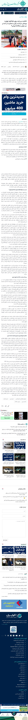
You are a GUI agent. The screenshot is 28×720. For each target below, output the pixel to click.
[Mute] (17, 418)
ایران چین (12, 399)
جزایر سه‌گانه (17, 401)
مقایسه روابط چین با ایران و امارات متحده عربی (17, 62)
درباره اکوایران (21, 696)
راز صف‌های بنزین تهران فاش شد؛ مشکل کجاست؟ (17, 582)
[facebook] (11, 636)
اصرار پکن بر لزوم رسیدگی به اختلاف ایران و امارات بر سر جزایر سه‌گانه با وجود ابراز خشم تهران (13, 430)
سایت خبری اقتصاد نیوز (19, 644)
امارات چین (24, 401)
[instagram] (22, 636)
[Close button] (27, 705)
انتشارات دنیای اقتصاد (20, 655)
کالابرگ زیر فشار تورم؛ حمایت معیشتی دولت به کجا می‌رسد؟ (15, 585)
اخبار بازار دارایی (22, 674)
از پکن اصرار (23, 52)
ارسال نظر (5, 540)
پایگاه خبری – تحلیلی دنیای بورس (17, 651)
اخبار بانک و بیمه (21, 676)
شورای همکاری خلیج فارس (21, 399)
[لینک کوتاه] (8, 406)
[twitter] (19, 636)
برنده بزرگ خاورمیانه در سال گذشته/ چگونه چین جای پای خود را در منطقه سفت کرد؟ (13, 434)
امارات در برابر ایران (21, 54)
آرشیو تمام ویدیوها (21, 684)
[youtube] (16, 636)
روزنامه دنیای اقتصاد (20, 642)
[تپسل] (2, 93)
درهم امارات (14, 13)
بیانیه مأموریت (21, 698)
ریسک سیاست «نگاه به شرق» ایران (19, 59)
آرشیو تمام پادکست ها (20, 686)
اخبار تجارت (22, 670)
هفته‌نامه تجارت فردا (20, 653)
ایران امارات (6, 399)
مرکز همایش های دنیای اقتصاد (18, 648)
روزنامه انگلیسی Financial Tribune (17, 646)
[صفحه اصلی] (14, 714)
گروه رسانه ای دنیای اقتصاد (18, 640)
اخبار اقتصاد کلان (21, 663)
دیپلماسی (22, 17)
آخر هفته (23, 682)
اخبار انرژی (23, 672)
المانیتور (20, 121)
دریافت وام (14, 113)
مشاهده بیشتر (4, 596)
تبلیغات (22, 691)
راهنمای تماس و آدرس (19, 694)
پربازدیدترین (20, 573)
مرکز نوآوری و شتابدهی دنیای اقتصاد (17, 657)
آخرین (25, 573)
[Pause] (15, 418)
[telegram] (13, 636)
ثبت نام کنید (9, 710)
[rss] (5, 636)
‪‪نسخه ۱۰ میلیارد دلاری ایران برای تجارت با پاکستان (17, 593)
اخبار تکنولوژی (22, 680)
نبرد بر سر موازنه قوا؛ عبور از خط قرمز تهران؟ (17, 57)
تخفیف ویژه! (7, 418)
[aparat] (8, 636)
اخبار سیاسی (22, 678)
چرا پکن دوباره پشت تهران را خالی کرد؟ (18, 426)
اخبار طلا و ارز (22, 668)
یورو (25, 13)
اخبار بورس (22, 665)
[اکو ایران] (22, 9)
